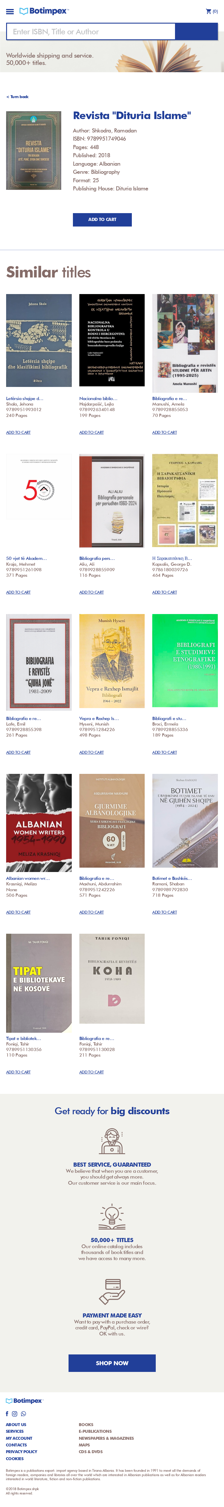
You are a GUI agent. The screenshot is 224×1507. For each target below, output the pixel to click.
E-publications (95, 1431)
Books (86, 1424)
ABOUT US (16, 1424)
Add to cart (102, 219)
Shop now (112, 1363)
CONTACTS (16, 1445)
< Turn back (17, 96)
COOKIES (14, 1458)
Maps (84, 1445)
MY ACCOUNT (19, 1438)
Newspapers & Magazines (106, 1438)
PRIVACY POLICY (21, 1451)
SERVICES (15, 1431)
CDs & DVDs (90, 1451)
